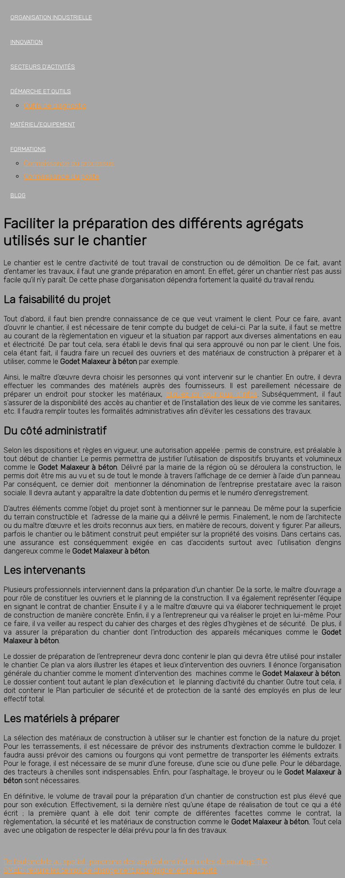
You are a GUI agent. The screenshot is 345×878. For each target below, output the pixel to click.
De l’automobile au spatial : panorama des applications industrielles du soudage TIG (135, 861)
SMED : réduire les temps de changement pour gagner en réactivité (110, 870)
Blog (18, 195)
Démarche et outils (40, 91)
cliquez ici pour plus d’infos (211, 394)
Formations (28, 149)
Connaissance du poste (61, 176)
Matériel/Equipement (42, 124)
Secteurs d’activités (42, 66)
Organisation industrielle (51, 17)
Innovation (26, 42)
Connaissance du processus (69, 163)
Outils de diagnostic (55, 105)
